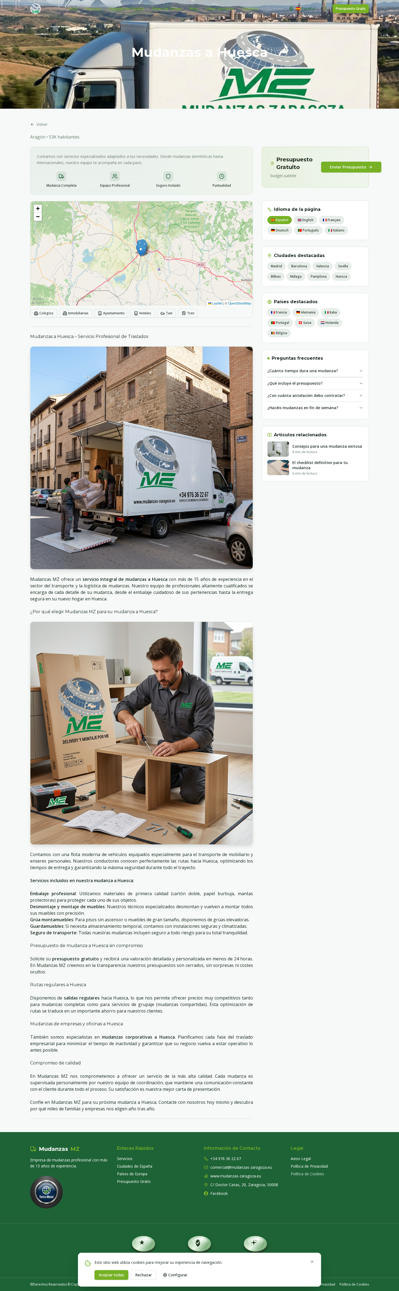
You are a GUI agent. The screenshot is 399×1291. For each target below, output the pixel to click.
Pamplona (319, 276)
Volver (42, 124)
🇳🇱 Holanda (329, 322)
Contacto (250, 8)
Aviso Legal (301, 1158)
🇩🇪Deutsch (280, 230)
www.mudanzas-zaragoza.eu (235, 1176)
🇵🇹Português (308, 230)
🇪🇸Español (279, 220)
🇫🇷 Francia (279, 312)
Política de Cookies (307, 1173)
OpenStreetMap (239, 303)
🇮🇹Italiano (336, 230)
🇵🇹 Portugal (280, 322)
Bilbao (276, 276)
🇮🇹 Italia (331, 312)
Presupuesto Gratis (351, 8)
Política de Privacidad (309, 1166)
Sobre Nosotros (219, 8)
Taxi (169, 313)
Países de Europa (166, 8)
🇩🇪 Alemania (305, 312)
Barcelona (299, 266)
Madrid (276, 266)
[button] (140, 251)
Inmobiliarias (78, 313)
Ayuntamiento (114, 313)
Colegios (46, 313)
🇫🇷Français (332, 220)
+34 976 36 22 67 (225, 1158)
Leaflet (216, 303)
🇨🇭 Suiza (304, 322)
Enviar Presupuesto (348, 167)
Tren (190, 313)
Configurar (177, 1274)
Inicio (73, 8)
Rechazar (143, 1274)
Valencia (322, 266)
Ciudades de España (126, 8)
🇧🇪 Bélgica (279, 333)
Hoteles (145, 313)
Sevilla (343, 266)
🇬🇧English (305, 220)
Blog (193, 8)
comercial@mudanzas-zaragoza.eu (241, 1167)
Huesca (341, 276)
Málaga (296, 276)
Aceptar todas (111, 1274)
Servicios (93, 8)
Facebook (219, 1193)
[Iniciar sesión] (325, 9)
